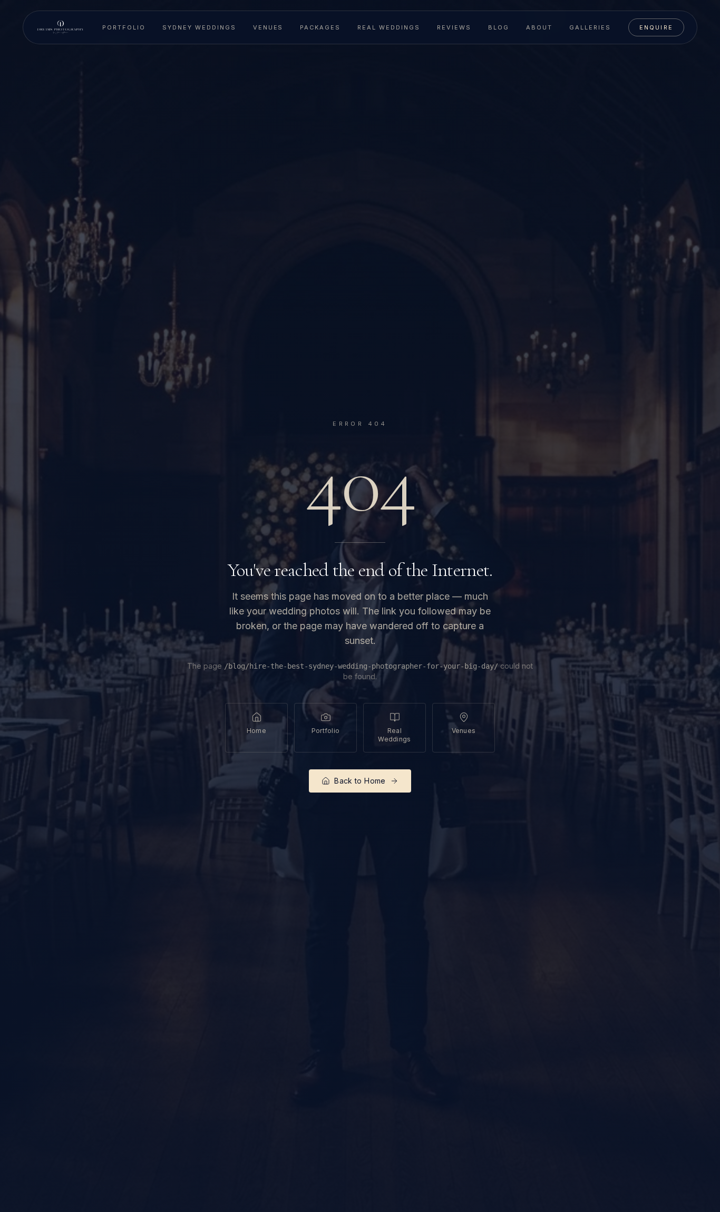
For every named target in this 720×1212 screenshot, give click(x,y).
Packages (320, 27)
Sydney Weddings (199, 27)
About (539, 27)
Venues (268, 27)
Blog (498, 27)
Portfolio (123, 27)
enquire (656, 27)
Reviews (454, 27)
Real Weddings (388, 27)
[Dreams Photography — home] (60, 27)
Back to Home (359, 780)
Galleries (590, 27)
